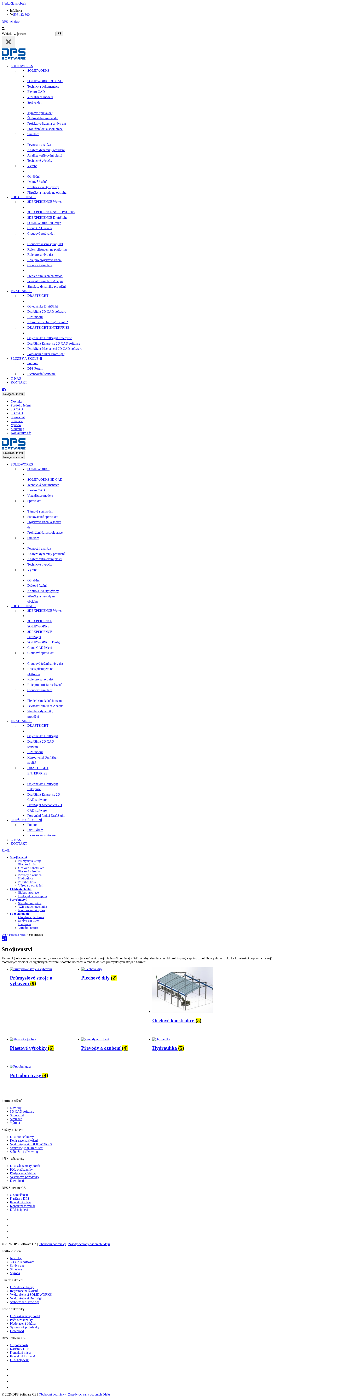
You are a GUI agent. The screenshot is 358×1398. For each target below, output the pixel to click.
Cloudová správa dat (40, 233)
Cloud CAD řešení (39, 228)
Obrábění (33, 176)
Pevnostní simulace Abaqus (45, 281)
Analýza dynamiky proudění (46, 150)
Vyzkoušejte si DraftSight (26, 1148)
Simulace (33, 134)
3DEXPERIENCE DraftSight (47, 217)
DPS (4, 934)
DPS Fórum (35, 368)
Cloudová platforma (31, 917)
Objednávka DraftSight (42, 306)
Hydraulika (25, 878)
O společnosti (19, 1195)
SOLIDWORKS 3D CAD (45, 81)
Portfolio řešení (21, 405)
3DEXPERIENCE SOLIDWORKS (51, 212)
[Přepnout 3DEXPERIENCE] (74, 606)
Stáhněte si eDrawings (24, 1151)
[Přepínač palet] (179, 390)
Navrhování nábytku (31, 910)
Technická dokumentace (43, 86)
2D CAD (17, 409)
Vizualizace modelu (40, 97)
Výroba (32, 166)
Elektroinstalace (28, 892)
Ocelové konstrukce (31, 868)
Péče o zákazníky (21, 1169)
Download (17, 1180)
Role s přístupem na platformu (47, 249)
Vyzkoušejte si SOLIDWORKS (31, 1144)
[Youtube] (12, 1231)
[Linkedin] (12, 1237)
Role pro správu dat (40, 254)
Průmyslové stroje (29, 860)
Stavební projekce (29, 903)
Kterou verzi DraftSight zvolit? (47, 322)
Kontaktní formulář (22, 1206)
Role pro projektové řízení (44, 260)
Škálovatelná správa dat (42, 118)
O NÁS (16, 378)
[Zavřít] (8, 42)
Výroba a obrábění (30, 885)
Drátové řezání (37, 181)
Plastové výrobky (29, 871)
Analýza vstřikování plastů (44, 155)
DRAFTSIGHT (37, 295)
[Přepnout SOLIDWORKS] (74, 464)
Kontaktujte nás (21, 433)
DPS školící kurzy (22, 1137)
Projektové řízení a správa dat (46, 123)
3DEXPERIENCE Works (44, 201)
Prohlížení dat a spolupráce (45, 129)
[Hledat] (3, 29)
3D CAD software (22, 1111)
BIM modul (35, 317)
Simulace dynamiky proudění (46, 286)
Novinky (16, 401)
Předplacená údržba (23, 1173)
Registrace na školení (24, 1140)
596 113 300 (21, 14)
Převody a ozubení (30, 875)
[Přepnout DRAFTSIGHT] (74, 721)
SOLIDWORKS (38, 70)
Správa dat (34, 102)
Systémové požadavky (24, 1177)
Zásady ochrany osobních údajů (89, 1244)
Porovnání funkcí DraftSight (45, 354)
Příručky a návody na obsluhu (47, 192)
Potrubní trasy (27, 882)
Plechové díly (27, 864)
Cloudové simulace (39, 265)
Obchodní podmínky (52, 1244)
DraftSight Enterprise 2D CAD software (53, 343)
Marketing (17, 429)
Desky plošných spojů (32, 896)
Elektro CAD (36, 91)
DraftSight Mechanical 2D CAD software (54, 348)
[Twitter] (12, 1225)
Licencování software (41, 374)
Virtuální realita (28, 927)
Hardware (24, 924)
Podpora (32, 363)
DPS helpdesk (11, 21)
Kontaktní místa (20, 1202)
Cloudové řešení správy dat (45, 244)
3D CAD (17, 413)
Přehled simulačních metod (45, 276)
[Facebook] (12, 1219)
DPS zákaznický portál (25, 1166)
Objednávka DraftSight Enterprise (49, 338)
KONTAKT (19, 382)
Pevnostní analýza (39, 144)
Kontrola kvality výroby (43, 187)
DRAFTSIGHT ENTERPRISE (48, 327)
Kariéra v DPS (19, 1198)
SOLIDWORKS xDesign (44, 223)
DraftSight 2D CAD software (46, 311)
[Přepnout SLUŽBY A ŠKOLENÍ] (74, 820)
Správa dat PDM (28, 920)
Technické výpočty (39, 160)
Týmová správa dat (39, 113)
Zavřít (6, 850)
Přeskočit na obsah (14, 3)
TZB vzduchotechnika (32, 906)
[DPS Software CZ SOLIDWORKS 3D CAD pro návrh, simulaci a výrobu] (14, 58)
